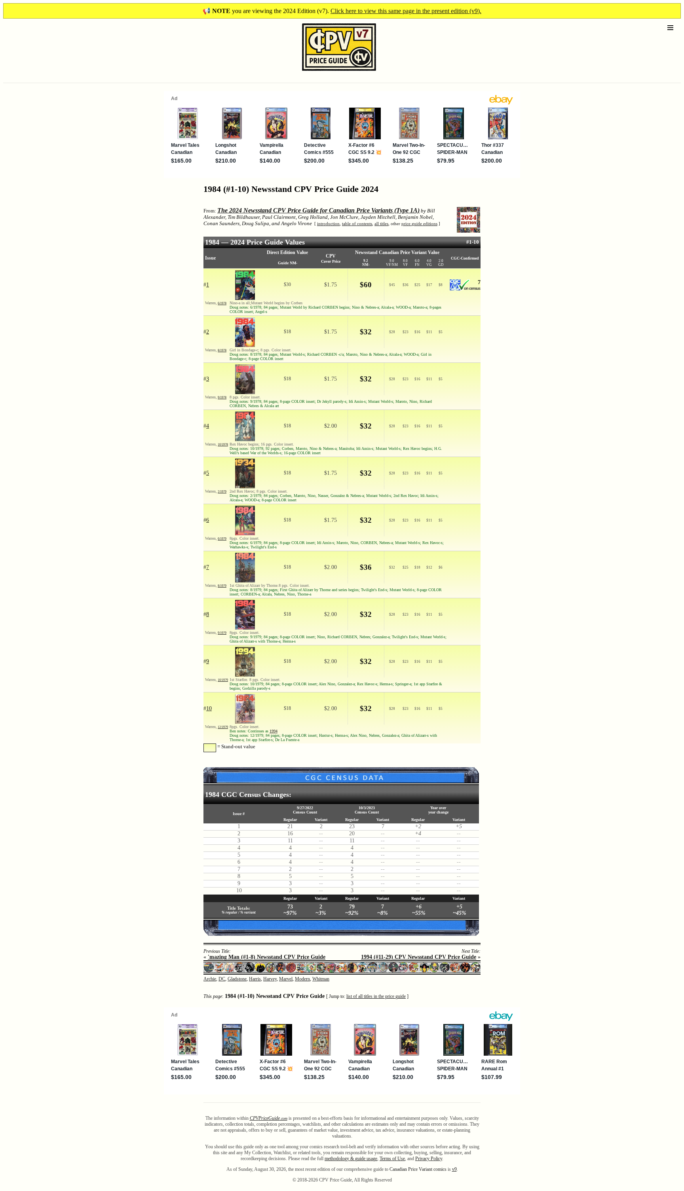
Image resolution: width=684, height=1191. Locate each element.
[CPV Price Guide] (325, 72)
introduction (328, 223)
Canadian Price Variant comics (418, 1169)
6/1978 (222, 303)
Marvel (286, 979)
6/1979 (222, 539)
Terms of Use (392, 1158)
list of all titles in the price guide (376, 996)
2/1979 (222, 491)
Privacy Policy (428, 1158)
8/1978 (222, 350)
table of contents (357, 223)
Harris (255, 979)
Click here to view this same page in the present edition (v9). (406, 11)
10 (209, 708)
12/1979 (223, 727)
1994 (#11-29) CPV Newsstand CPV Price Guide (418, 957)
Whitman (320, 979)
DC (221, 979)
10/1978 (223, 444)
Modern (302, 979)
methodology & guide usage (351, 1158)
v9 (454, 1169)
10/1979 (223, 680)
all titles (381, 223)
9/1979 (222, 633)
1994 (273, 731)
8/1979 (222, 586)
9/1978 (222, 397)
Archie (209, 979)
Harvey (270, 979)
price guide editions (419, 223)
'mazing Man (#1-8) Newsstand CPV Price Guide (266, 957)
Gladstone (237, 979)
